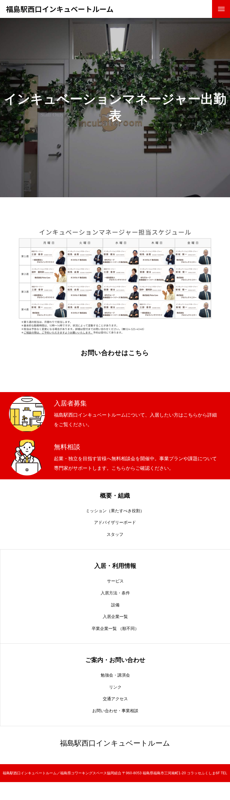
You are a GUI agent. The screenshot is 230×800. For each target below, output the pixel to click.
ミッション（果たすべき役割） (115, 510)
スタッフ (115, 534)
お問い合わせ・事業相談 (115, 710)
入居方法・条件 (115, 593)
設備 (115, 604)
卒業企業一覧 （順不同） (115, 628)
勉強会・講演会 (115, 675)
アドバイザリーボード (115, 522)
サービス (115, 581)
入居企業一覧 (115, 616)
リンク (115, 687)
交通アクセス (115, 698)
